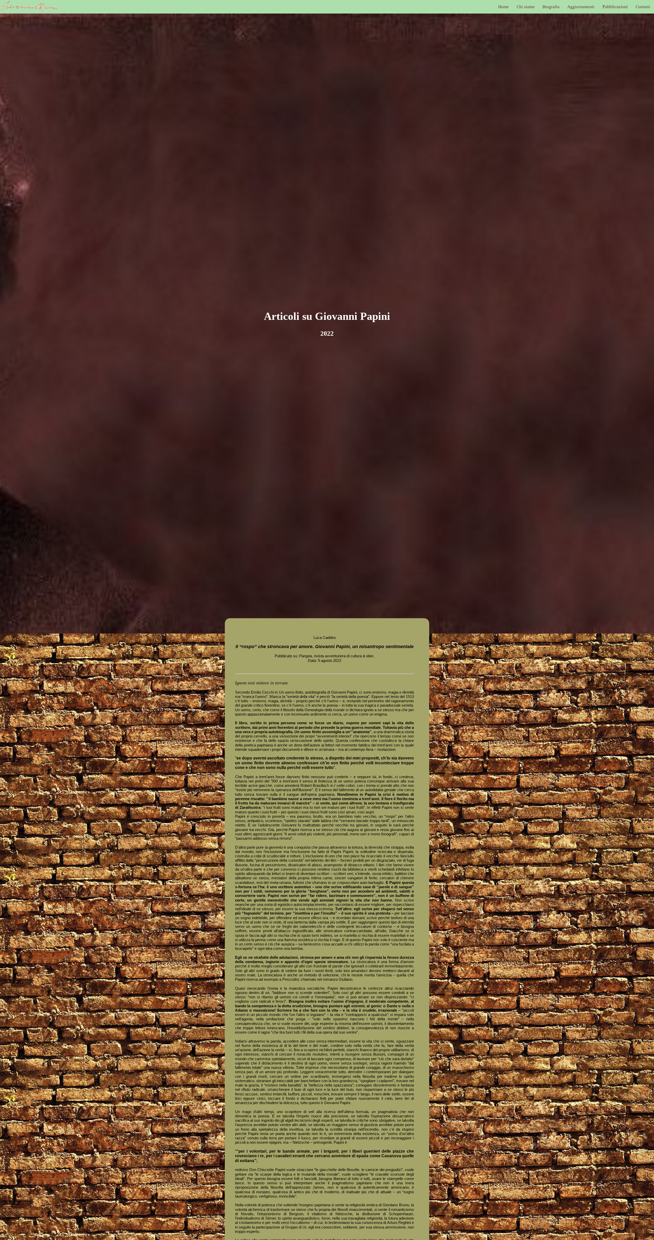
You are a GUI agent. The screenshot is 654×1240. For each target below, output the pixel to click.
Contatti (643, 6)
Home (503, 6)
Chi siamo (526, 6)
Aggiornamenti (580, 6)
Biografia (550, 6)
